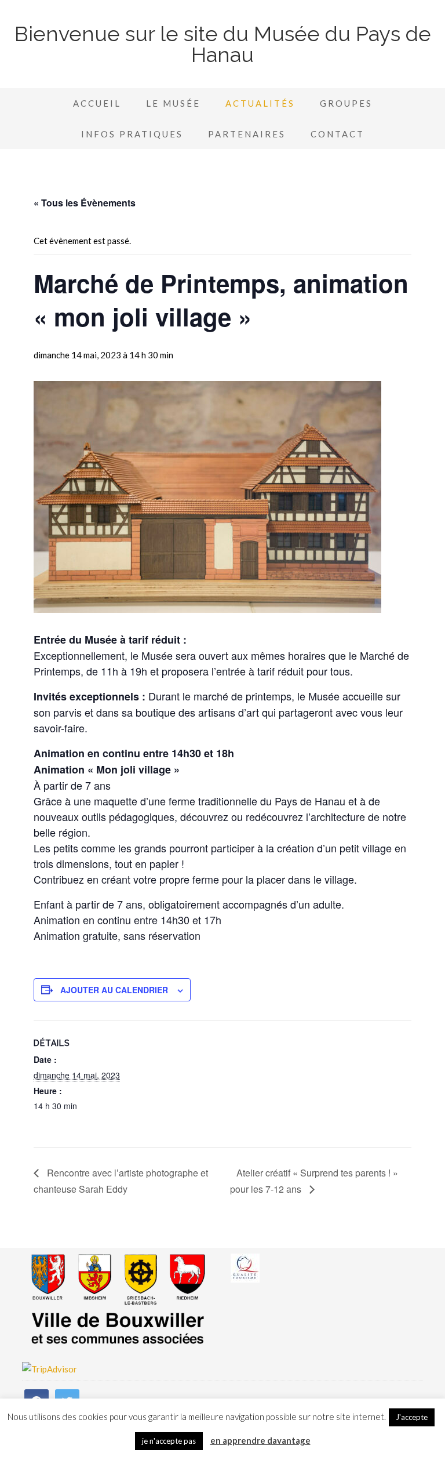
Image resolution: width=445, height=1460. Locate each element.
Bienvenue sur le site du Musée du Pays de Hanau (222, 44)
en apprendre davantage (260, 1440)
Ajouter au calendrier (114, 990)
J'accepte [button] (412, 1417)
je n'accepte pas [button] (169, 1441)
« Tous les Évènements (85, 202)
